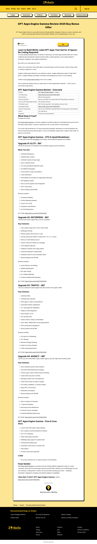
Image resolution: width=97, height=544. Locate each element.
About (38, 527)
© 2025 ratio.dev (48, 542)
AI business (36, 139)
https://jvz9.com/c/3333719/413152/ (49, 94)
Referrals (59, 534)
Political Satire (14, 517)
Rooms (38, 534)
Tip (63, 44)
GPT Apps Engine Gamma (32, 79)
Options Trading (66, 514)
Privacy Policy (81, 532)
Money (15, 505)
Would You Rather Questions (69, 517)
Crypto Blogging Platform (17, 514)
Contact (79, 527)
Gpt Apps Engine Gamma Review (36, 505)
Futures (22, 505)
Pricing (38, 530)
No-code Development (42, 514)
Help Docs (39, 532)
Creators (59, 527)
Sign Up (86, 9)
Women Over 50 (40, 517)
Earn (58, 530)
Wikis (58, 532)
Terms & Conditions (83, 530)
